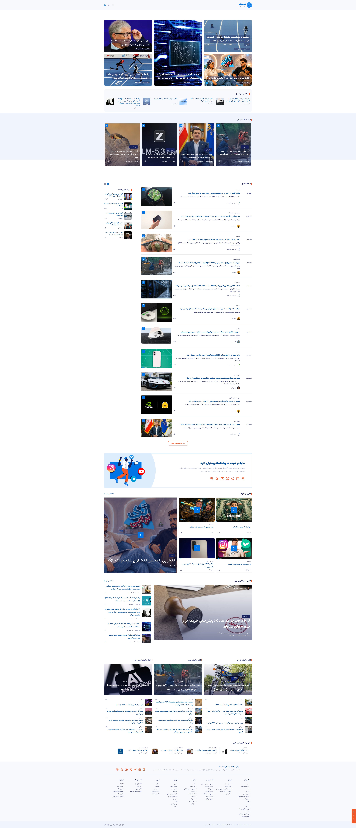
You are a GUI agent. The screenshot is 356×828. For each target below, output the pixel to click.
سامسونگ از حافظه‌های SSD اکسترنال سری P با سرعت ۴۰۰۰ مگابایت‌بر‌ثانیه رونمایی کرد (210, 216)
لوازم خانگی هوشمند (244, 809)
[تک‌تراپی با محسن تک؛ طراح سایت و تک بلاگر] (228, 70)
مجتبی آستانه (137, 593)
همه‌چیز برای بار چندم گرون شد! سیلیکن (201, 527)
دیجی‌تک (192, 799)
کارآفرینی (138, 789)
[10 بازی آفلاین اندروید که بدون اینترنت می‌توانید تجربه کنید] (155, 751)
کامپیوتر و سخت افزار (234, 213)
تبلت (248, 789)
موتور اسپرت (228, 794)
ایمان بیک (138, 604)
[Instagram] (243, 479)
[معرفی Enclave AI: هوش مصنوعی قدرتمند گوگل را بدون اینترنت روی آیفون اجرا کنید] (224, 751)
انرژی (157, 784)
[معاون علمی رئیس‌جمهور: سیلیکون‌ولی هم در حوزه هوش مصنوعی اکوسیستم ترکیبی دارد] (196, 144)
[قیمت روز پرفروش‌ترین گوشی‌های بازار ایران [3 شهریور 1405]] (128, 196)
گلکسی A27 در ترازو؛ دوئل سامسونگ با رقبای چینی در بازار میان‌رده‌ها (197, 565)
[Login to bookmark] (180, 125)
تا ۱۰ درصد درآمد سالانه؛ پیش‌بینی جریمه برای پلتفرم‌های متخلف (216, 623)
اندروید (175, 791)
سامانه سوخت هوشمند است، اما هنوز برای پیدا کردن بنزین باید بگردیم (224, 730)
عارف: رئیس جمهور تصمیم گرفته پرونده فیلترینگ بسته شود (114, 234)
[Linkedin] (238, 479)
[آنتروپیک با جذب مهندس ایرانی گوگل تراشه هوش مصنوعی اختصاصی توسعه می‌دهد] (148, 729)
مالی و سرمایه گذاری (234, 398)
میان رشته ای (133, 147)
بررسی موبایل (210, 561)
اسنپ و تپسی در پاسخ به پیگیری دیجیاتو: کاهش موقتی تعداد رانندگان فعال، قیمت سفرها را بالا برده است (123, 587)
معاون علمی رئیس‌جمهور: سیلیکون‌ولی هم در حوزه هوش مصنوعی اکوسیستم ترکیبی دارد (196, 156)
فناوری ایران (208, 150)
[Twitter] (227, 479)
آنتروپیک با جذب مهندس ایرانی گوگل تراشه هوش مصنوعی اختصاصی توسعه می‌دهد (125, 730)
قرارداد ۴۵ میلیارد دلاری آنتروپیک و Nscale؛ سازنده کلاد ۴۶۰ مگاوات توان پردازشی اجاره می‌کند (208, 286)
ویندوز (175, 806)
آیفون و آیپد (173, 789)
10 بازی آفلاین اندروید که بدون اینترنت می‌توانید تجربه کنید (171, 750)
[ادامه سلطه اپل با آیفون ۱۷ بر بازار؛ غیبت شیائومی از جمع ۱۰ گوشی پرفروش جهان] (156, 358)
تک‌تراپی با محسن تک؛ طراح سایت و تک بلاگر (229, 78)
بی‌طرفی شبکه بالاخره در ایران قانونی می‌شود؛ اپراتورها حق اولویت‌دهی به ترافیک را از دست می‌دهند (122, 599)
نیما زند (138, 642)
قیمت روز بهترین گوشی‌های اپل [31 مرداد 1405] (113, 205)
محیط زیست (236, 259)
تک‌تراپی (193, 796)
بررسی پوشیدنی (209, 786)
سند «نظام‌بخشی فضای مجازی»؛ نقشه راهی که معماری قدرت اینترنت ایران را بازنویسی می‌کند (178, 76)
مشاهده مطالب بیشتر (176, 443)
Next (108, 120)
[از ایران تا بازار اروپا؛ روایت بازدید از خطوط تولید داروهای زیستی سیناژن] (198, 711)
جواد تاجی (181, 682)
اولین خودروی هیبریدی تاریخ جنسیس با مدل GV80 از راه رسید (224, 723)
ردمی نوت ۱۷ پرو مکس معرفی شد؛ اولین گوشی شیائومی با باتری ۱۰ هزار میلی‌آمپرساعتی (238, 100)
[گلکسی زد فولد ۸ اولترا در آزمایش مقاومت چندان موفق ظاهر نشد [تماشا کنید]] (156, 243)
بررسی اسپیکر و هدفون (207, 784)
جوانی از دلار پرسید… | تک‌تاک (242, 527)
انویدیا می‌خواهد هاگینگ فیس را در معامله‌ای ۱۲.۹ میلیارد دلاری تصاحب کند (214, 401)
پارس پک (213, 825)
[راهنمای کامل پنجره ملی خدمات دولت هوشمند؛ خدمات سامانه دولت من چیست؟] (120, 751)
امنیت (247, 784)
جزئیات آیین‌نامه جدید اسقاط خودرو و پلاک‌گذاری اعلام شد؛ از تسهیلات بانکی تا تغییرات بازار (225, 712)
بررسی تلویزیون (209, 791)
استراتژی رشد (137, 784)
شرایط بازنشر (119, 794)
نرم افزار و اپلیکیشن (247, 748)
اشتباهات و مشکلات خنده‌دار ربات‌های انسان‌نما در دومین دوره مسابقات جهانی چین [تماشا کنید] (227, 40)
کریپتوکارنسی (246, 799)
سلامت (157, 786)
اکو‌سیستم (192, 784)
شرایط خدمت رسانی (117, 796)
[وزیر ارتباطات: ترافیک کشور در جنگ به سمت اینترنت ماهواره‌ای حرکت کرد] (146, 638)
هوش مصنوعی (170, 150)
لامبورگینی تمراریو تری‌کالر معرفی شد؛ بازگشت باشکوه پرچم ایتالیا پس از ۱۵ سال (213, 378)
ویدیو (172, 555)
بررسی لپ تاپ (209, 796)
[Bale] (212, 479)
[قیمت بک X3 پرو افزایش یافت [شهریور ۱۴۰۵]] (248, 702)
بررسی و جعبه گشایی (189, 789)
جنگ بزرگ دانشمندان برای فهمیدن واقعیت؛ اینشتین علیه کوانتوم (175, 721)
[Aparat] (217, 479)
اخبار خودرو (237, 375)
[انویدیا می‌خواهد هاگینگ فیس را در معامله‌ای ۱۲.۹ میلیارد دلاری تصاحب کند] (156, 404)
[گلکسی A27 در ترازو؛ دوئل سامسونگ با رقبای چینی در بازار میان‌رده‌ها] (197, 548)
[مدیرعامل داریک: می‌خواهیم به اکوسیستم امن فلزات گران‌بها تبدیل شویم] (148, 711)
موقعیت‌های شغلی (118, 791)
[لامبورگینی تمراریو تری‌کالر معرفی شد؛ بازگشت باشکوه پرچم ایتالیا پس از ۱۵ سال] (156, 381)
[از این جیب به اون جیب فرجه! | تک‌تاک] (234, 548)
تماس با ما (120, 786)
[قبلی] (247, 750)
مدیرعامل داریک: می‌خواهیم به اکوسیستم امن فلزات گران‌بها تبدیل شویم (125, 712)
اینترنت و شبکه (245, 786)
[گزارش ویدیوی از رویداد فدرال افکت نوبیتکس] (148, 702)
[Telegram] (232, 479)
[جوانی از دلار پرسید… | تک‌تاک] (234, 509)
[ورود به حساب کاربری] (105, 5)
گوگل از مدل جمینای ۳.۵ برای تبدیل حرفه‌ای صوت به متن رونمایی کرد (201, 100)
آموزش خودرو (227, 784)
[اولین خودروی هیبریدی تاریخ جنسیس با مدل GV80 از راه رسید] (248, 720)
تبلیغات (121, 784)
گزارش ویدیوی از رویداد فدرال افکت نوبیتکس (129, 705)
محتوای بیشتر (110, 494)
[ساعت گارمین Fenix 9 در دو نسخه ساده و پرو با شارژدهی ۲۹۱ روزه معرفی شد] (156, 196)
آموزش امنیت (173, 786)
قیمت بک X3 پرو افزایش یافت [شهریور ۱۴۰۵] (229, 705)
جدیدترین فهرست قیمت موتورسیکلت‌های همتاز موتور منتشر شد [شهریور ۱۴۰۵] (228, 687)
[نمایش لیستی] (108, 184)
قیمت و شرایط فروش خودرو (223, 789)
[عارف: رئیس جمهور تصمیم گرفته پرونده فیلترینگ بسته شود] (128, 235)
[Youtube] (222, 479)
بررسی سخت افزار (208, 794)
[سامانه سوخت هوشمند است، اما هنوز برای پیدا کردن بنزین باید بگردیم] (248, 729)
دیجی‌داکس (192, 801)
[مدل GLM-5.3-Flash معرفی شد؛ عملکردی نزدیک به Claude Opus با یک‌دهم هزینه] (159, 144)
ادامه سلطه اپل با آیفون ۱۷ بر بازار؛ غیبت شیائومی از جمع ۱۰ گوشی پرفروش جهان (213, 355)
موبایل (238, 236)
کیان (248, 801)
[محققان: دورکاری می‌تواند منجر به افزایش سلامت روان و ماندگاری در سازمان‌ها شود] (148, 720)
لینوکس (175, 799)
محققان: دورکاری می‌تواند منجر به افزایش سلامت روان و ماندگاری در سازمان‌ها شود (126, 721)
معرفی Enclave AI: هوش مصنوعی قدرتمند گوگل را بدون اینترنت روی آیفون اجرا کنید (241, 750)
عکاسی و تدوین (172, 796)
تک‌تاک (249, 524)
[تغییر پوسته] (113, 5)
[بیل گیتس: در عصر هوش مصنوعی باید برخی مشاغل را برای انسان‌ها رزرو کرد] (128, 36)
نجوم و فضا (156, 794)
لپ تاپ (247, 806)
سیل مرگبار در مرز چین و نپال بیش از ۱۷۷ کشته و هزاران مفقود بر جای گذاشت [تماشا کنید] (209, 262)
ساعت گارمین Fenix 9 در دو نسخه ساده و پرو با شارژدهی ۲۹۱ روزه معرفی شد (214, 193)
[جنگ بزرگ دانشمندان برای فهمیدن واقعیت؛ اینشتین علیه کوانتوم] (198, 720)
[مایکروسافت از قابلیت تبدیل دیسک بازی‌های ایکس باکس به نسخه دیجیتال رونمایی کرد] (156, 312)
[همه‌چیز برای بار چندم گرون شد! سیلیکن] (197, 509)
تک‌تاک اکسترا (191, 794)
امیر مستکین (137, 619)
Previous (105, 120)
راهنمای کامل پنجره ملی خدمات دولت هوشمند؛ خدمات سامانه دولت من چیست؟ (136, 750)
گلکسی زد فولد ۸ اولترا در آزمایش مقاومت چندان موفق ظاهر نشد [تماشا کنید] (214, 239)
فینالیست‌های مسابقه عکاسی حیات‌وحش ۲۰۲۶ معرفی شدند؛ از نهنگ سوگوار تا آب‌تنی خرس (123, 154)
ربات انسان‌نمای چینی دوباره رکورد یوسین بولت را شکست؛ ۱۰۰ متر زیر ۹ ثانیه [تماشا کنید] (128, 76)
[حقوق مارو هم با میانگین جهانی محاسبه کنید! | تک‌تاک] (128, 225)
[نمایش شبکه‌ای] (105, 184)
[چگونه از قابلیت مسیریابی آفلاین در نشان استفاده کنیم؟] (190, 751)
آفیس (175, 784)
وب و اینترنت (173, 804)
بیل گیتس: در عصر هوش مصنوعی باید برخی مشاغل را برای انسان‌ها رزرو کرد (129, 42)
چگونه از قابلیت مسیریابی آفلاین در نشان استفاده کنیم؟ (206, 750)
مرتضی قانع (231, 682)
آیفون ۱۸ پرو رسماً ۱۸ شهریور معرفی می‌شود (165, 99)
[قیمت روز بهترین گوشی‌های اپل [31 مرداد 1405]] (128, 206)
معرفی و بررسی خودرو (225, 791)
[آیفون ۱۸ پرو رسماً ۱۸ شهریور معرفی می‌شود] (146, 101)
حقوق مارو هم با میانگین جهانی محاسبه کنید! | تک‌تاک (114, 224)
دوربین (247, 791)
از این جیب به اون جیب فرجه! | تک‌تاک (239, 564)
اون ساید (192, 786)
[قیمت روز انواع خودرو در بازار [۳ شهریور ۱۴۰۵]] (128, 216)
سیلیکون (211, 524)
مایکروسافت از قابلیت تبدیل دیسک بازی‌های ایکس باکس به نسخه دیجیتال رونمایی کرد (210, 309)
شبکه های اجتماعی (172, 794)
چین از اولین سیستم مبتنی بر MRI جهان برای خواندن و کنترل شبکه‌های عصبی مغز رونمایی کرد (175, 730)
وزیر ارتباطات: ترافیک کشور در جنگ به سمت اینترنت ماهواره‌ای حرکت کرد (124, 636)
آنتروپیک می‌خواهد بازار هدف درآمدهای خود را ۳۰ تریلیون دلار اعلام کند (128, 687)
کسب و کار (237, 282)
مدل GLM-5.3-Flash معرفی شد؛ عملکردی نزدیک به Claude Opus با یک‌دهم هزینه (160, 156)
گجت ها (238, 190)
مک (176, 801)
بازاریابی (138, 786)
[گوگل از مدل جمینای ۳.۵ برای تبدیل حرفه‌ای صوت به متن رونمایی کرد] (183, 101)
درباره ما (120, 789)
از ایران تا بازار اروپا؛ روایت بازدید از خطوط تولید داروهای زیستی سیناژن (174, 712)
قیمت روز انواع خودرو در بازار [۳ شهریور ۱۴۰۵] (114, 214)
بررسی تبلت (210, 789)
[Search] (108, 5)
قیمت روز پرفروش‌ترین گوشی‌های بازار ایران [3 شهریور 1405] (114, 195)
